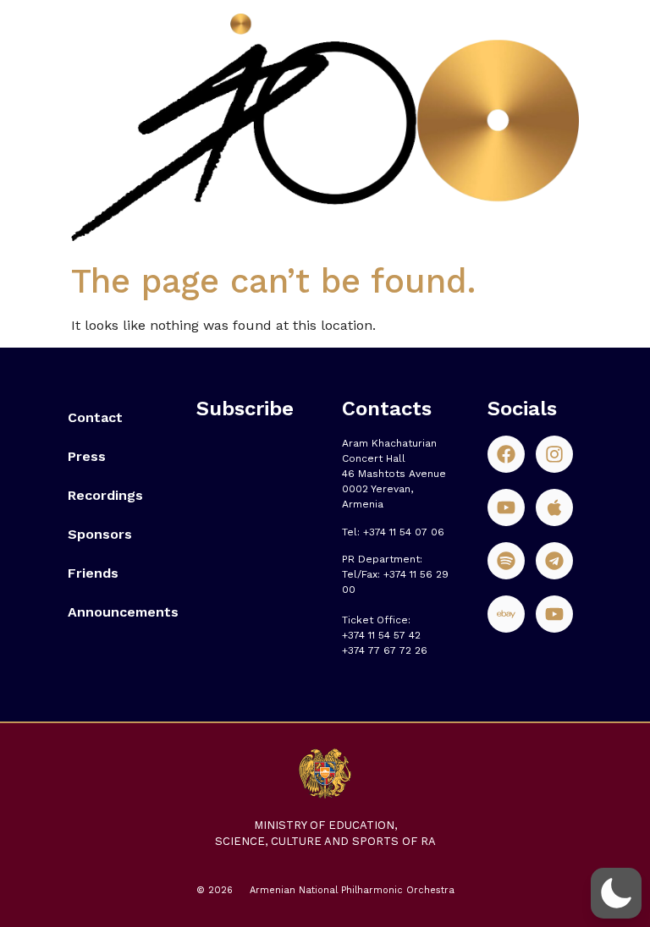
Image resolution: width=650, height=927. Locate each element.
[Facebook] (506, 454)
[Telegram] (554, 560)
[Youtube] (506, 507)
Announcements (115, 612)
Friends (93, 573)
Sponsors (100, 534)
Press (87, 456)
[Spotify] (506, 560)
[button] (616, 893)
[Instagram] (554, 454)
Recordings (105, 495)
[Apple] (554, 507)
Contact (95, 417)
